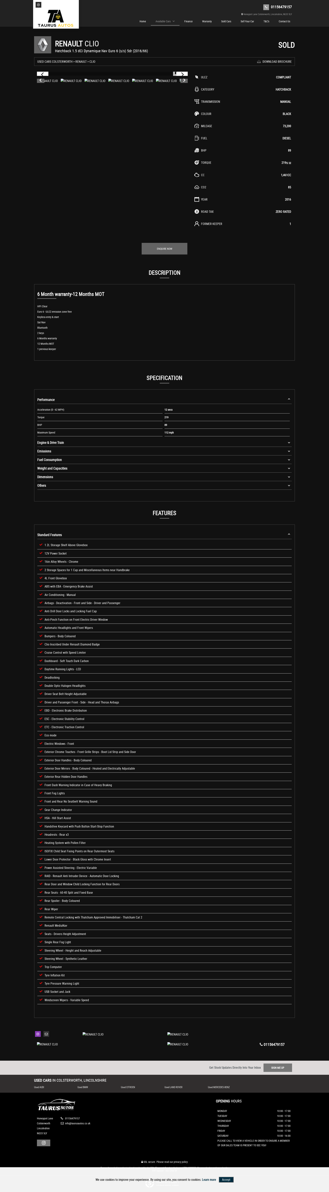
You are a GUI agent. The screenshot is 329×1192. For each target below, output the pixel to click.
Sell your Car (247, 21)
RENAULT (81, 61)
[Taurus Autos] (56, 19)
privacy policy (181, 1162)
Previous (40, 81)
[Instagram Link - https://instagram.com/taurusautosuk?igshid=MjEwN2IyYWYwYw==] (38, 5)
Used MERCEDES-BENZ (219, 1087)
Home (143, 21)
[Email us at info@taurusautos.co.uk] (46, 1034)
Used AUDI (39, 1087)
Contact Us (284, 21)
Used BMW (82, 1087)
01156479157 (281, 6)
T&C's (266, 21)
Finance (188, 21)
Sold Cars (226, 21)
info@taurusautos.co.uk (77, 1123)
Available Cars (163, 21)
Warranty (207, 21)
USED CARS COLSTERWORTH (55, 61)
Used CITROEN (128, 1087)
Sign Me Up (277, 1067)
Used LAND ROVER (173, 1087)
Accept (226, 1180)
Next (184, 81)
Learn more (209, 1180)
